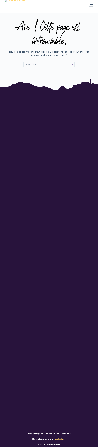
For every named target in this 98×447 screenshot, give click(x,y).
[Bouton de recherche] (72, 64)
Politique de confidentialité (58, 433)
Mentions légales (35, 433)
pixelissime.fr (60, 439)
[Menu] (90, 6)
